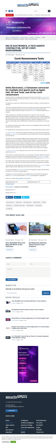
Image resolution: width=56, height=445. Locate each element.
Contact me (39, 432)
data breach (33, 110)
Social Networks (41, 420)
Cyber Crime (24, 37)
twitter (26, 197)
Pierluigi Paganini (10, 54)
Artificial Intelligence (27, 423)
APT (7, 427)
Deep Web (9, 432)
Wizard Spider (46, 158)
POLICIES (39, 430)
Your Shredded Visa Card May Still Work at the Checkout (17, 15)
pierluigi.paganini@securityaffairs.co (15, 406)
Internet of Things (26, 425)
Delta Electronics (36, 202)
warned (12, 175)
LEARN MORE (11, 410)
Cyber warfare (10, 425)
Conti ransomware (45, 97)
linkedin (18, 197)
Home (7, 37)
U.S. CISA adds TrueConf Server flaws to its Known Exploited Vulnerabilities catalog (30, 336)
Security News (9, 208)
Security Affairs (38, 205)
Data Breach (9, 430)
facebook (10, 197)
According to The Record (11, 150)
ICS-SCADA (39, 425)
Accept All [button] (13, 441)
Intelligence (24, 420)
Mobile (23, 432)
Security (13, 311)
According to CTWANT (11, 132)
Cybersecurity (19, 202)
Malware (38, 37)
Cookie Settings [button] (6, 441)
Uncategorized (15, 320)
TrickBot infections (40, 156)
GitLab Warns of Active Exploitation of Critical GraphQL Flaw (30, 318)
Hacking (31, 37)
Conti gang (28, 175)
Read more (9, 249)
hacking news (9, 205)
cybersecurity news (27, 202)
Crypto (38, 427)
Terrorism (39, 423)
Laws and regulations (27, 427)
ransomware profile (22, 169)
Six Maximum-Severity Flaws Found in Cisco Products (43, 15)
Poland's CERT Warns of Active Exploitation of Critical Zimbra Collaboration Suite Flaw (30, 327)
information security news (19, 205)
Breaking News (15, 37)
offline (14, 152)
